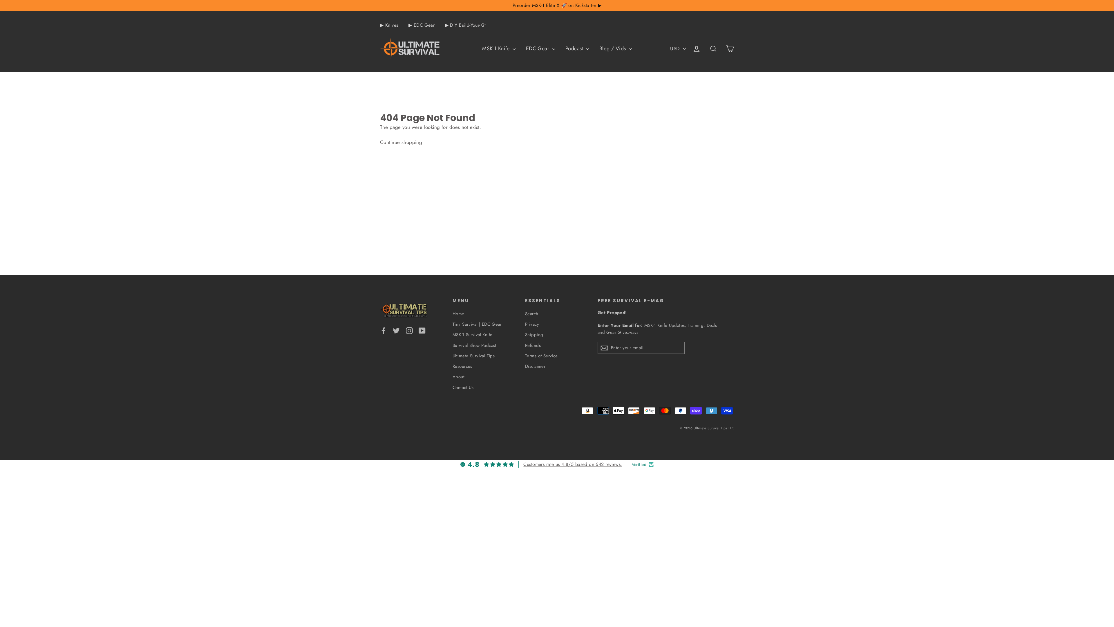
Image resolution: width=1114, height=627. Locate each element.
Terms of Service (541, 356)
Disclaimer (535, 366)
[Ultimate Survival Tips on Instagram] (409, 330)
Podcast (575, 48)
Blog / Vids (613, 48)
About (458, 377)
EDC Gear (538, 48)
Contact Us (463, 387)
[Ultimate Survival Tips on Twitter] (396, 330)
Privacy (532, 324)
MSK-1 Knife (496, 48)
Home (458, 314)
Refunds (533, 345)
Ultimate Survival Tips (474, 356)
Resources (462, 366)
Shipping (534, 334)
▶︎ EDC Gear (421, 25)
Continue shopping (401, 142)
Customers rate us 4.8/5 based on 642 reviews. (572, 464)
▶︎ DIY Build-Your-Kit (465, 25)
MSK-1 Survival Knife (473, 334)
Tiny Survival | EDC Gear (477, 324)
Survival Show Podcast (474, 345)
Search (531, 314)
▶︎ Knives (389, 25)
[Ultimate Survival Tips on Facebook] (383, 330)
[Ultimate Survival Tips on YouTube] (422, 330)
